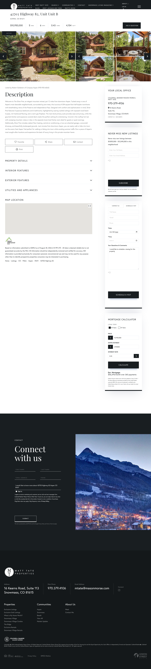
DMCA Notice (46, 656)
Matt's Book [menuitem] (70, 8)
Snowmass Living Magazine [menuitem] (100, 5)
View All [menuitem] (40, 618)
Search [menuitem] (54, 5)
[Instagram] (119, 590)
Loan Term (112, 324)
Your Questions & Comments (117, 245)
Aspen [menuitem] (39, 609)
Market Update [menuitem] (42, 621)
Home (7, 261)
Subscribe (123, 183)
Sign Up (124, 4)
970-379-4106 (116, 103)
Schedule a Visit (131, 206)
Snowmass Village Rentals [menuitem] (13, 630)
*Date (110, 228)
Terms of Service (113, 303)
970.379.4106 (57, 588)
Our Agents (119, 117)
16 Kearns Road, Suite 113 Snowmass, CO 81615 (21, 590)
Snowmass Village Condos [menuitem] (13, 621)
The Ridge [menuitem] (7, 624)
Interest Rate (113, 352)
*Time (110, 237)
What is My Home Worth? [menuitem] (13, 615)
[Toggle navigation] (139, 7)
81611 (37, 261)
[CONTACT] (132, 25)
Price (110, 334)
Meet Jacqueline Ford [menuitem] (52, 8)
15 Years (123, 328)
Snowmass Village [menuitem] (10, 618)
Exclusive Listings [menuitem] (10, 609)
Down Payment (113, 343)
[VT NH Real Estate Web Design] (140, 656)
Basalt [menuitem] (39, 615)
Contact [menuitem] (81, 5)
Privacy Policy (121, 175)
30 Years (113, 328)
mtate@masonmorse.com (92, 588)
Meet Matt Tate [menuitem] (41, 5)
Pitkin (25, 261)
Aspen (30, 261)
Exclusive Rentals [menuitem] (10, 627)
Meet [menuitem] (67, 609)
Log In (124, 6)
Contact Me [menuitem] (69, 612)
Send (25, 519)
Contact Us (111, 117)
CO (19, 261)
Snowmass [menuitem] (41, 612)
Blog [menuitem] (37, 8)
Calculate (123, 365)
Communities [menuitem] (67, 5)
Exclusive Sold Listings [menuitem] (12, 612)
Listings (14, 261)
